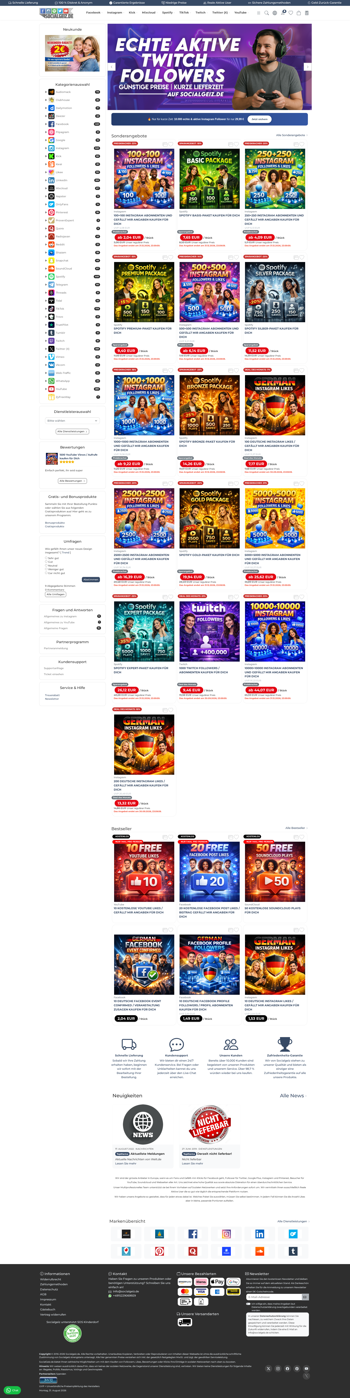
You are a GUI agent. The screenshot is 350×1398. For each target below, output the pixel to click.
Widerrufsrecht (50, 1279)
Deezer (77, 116)
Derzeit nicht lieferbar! (207, 1154)
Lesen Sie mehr (125, 1163)
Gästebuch (47, 1309)
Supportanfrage (54, 668)
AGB (43, 1294)
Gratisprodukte (54, 526)
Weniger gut (55, 569)
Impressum (48, 1299)
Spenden (61, 1373)
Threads (77, 292)
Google (77, 140)
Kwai (77, 164)
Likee (77, 172)
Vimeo (77, 357)
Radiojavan (77, 236)
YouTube (240, 12)
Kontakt (45, 1304)
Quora (77, 228)
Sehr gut (53, 558)
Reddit (77, 244)
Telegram (77, 284)
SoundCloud (77, 268)
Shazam (77, 252)
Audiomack (77, 92)
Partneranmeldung (56, 648)
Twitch (201, 12)
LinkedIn (77, 180)
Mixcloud (148, 12)
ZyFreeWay (77, 397)
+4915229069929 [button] (124, 1295)
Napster (77, 196)
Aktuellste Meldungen (141, 1154)
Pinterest (77, 212)
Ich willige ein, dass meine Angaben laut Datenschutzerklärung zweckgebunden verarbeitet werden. (279, 1307)
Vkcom (77, 365)
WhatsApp (77, 381)
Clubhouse (77, 100)
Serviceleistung (219, 1357)
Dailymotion (77, 108)
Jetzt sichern (260, 119)
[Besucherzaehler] (48, 1379)
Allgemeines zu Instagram (72, 616)
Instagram (114, 12)
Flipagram (77, 132)
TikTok (184, 12)
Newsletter (52, 698)
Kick (132, 12)
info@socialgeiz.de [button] (126, 1291)
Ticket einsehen (54, 674)
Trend (65, 552)
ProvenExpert (77, 220)
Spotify (167, 12)
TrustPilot (77, 324)
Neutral (52, 565)
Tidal (77, 300)
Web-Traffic (77, 373)
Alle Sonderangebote (290, 135)
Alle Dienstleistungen (292, 1221)
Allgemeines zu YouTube (72, 622)
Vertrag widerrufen (53, 1314)
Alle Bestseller (295, 828)
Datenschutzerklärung (273, 1316)
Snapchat (77, 260)
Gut (50, 561)
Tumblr (77, 332)
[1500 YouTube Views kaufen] (52, 459)
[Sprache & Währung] (275, 13)
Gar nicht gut (56, 573)
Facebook (93, 12)
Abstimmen (90, 579)
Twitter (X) (220, 12)
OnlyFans (77, 204)
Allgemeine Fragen (72, 628)
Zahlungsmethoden (54, 1284)
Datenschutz (49, 1289)
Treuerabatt (52, 695)
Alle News (292, 1096)
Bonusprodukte (55, 522)
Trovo (77, 316)
